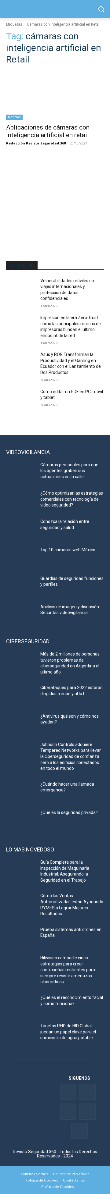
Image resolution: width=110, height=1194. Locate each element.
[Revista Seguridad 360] (55, 9)
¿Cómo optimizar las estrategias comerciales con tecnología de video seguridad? (71, 499)
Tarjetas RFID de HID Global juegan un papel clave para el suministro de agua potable (68, 1031)
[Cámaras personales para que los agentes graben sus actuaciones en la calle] (20, 472)
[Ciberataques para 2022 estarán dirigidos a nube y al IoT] (20, 695)
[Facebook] (68, 1092)
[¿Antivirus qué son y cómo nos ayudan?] (20, 723)
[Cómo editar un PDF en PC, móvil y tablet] (20, 399)
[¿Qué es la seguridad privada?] (20, 820)
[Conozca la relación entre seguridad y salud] (20, 529)
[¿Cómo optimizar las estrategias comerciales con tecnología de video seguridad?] (20, 500)
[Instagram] (79, 1131)
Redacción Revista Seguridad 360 (36, 143)
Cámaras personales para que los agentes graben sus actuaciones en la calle (69, 470)
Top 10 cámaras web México (67, 549)
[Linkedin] (68, 1111)
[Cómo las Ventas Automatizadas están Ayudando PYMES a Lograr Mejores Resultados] (20, 903)
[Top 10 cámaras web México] (20, 557)
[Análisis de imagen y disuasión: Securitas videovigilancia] (20, 614)
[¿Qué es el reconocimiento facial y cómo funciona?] (20, 1005)
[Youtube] (87, 1111)
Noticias (14, 117)
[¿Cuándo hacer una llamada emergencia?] (20, 791)
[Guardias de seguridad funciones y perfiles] (20, 586)
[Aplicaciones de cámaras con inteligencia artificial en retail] (55, 95)
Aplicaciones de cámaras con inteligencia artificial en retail (48, 131)
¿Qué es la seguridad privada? (69, 812)
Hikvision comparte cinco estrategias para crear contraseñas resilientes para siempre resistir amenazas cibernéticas (67, 969)
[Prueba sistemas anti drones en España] (20, 937)
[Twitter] (87, 1092)
